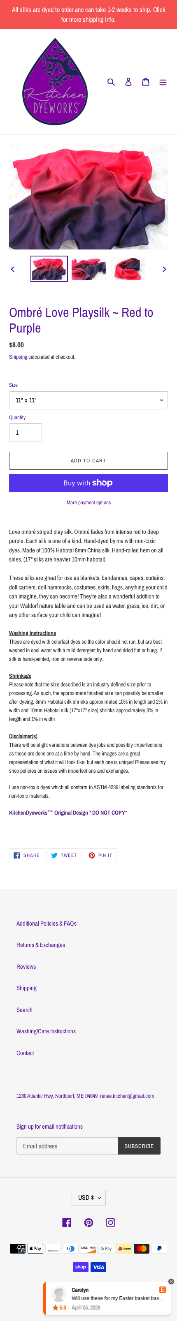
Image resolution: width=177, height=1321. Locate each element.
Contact (25, 1052)
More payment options (89, 502)
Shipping (18, 356)
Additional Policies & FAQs (46, 923)
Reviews (26, 966)
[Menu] (163, 81)
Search (24, 1009)
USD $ (86, 1197)
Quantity (17, 417)
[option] (49, 269)
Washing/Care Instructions (46, 1031)
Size (13, 384)
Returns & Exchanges (40, 944)
